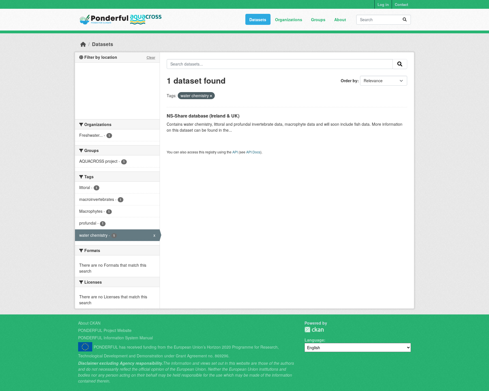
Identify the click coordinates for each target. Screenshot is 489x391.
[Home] (83, 43)
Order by (349, 80)
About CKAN (89, 323)
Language (314, 340)
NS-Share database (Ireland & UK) (203, 115)
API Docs (253, 151)
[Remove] (211, 96)
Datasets (257, 19)
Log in (383, 4)
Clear (151, 57)
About (340, 19)
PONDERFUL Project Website (105, 330)
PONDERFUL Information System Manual (115, 337)
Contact (401, 4)
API (235, 151)
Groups (318, 19)
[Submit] (404, 20)
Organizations (288, 19)
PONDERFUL (314, 330)
